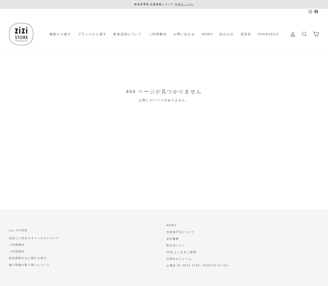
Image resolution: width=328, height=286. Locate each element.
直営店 (246, 34)
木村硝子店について (180, 232)
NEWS (207, 34)
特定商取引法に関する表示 (28, 258)
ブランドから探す (92, 34)
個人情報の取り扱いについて (29, 264)
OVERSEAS (268, 34)
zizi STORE (18, 230)
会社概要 (172, 238)
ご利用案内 (158, 34)
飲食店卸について (127, 34)
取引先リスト (175, 245)
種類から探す (60, 34)
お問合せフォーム (179, 258)
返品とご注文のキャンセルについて (34, 238)
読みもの (226, 34)
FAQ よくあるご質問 (181, 252)
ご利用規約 (17, 251)
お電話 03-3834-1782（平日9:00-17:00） (198, 265)
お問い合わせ (184, 34)
